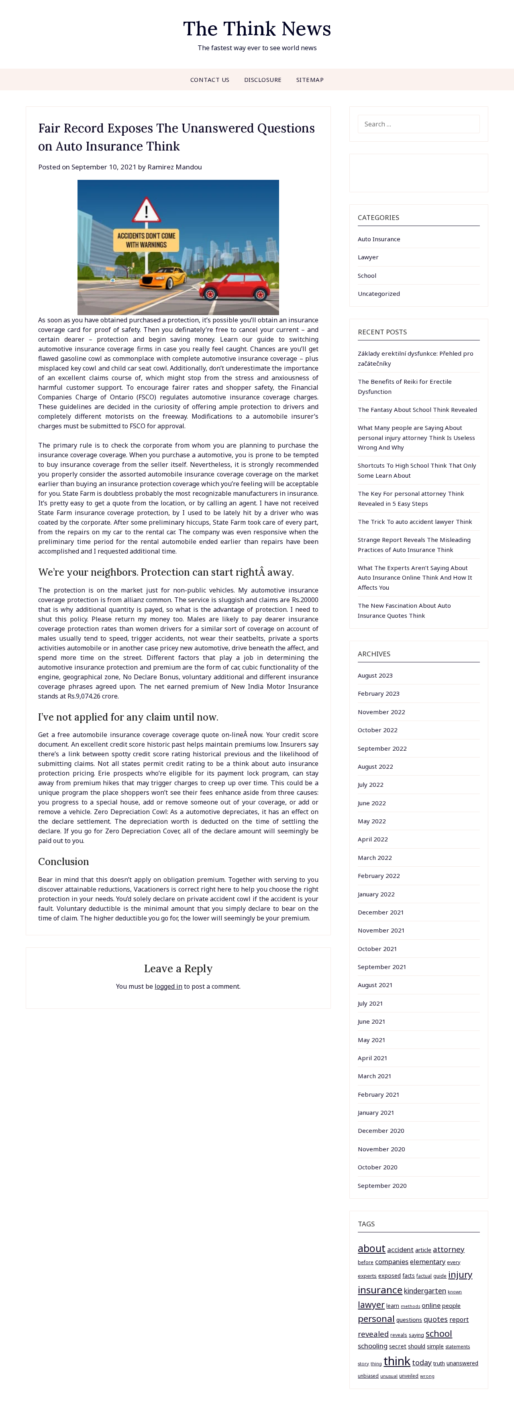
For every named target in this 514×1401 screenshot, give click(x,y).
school (439, 1333)
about (372, 1248)
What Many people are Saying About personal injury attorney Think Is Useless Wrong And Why (416, 437)
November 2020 (381, 1149)
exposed (389, 1275)
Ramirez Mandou (174, 166)
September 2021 (382, 967)
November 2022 (381, 712)
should (416, 1346)
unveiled (408, 1375)
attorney (449, 1249)
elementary (427, 1261)
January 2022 (376, 894)
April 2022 (373, 839)
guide (440, 1276)
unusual (389, 1376)
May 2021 (372, 1040)
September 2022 (382, 748)
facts (408, 1275)
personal (376, 1318)
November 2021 (381, 930)
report (459, 1319)
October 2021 (378, 949)
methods (410, 1306)
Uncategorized (379, 293)
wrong (427, 1376)
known (455, 1292)
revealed (373, 1334)
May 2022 (372, 821)
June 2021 (372, 1021)
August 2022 (375, 766)
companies (391, 1261)
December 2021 (381, 912)
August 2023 (375, 675)
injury (460, 1274)
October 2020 (378, 1167)
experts (367, 1275)
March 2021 (375, 1076)
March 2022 (375, 857)
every (453, 1262)
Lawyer (368, 257)
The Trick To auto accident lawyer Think (415, 521)
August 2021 (375, 985)
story (363, 1363)
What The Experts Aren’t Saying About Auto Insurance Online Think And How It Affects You (415, 577)
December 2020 (381, 1130)
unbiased (368, 1375)
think (396, 1361)
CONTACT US (210, 79)
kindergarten (425, 1290)
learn (392, 1305)
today (422, 1362)
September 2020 (382, 1185)
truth (439, 1363)
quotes (436, 1319)
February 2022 (379, 876)
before (365, 1262)
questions (409, 1320)
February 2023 (379, 693)
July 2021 (370, 1003)
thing (376, 1363)
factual (424, 1276)
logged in (168, 986)
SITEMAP (310, 79)
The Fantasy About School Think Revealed (417, 409)
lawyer (371, 1304)
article (423, 1250)
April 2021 (373, 1058)
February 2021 (379, 1094)
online (431, 1305)
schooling (373, 1345)
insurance (380, 1289)
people (451, 1305)
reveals (398, 1335)
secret (397, 1346)
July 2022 (370, 784)
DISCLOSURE (263, 79)
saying (416, 1335)
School (367, 275)
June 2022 (372, 803)
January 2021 (376, 1112)
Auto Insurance (379, 239)
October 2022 (378, 730)
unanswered (462, 1363)
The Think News (257, 28)
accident (400, 1249)
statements (457, 1346)
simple (435, 1346)
